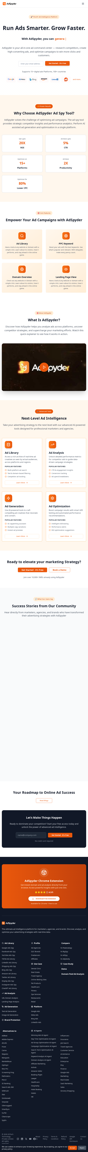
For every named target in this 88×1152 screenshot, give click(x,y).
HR (32, 1097)
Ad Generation (11, 1006)
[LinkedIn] (22, 1139)
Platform (38, 1006)
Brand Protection (12, 1020)
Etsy (62, 1065)
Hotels (33, 1093)
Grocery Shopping (67, 1091)
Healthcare (35, 987)
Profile (37, 943)
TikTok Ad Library (8, 959)
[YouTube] (30, 1139)
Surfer (4, 1113)
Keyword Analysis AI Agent (41, 1056)
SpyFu (4, 1120)
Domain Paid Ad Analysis (72, 974)
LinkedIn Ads (36, 1022)
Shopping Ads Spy (9, 966)
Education (64, 1058)
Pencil (4, 1080)
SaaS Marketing (66, 1083)
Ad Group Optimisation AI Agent (43, 1042)
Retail (33, 1002)
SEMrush (5, 1091)
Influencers (64, 1036)
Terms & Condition (54, 1137)
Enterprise (64, 1061)
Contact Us (83, 1137)
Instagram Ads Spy (9, 985)
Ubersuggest (7, 1105)
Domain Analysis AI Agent (41, 1060)
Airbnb (33, 1067)
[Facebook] (34, 1139)
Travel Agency (36, 976)
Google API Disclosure (74, 1138)
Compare (65, 943)
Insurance (64, 1039)
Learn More (20, 483)
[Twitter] (26, 1139)
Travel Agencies (66, 1047)
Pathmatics (6, 1076)
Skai (3, 1094)
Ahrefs (4, 1043)
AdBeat (4, 1036)
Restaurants (35, 998)
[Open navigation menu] (83, 3)
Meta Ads (34, 1015)
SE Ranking (6, 1083)
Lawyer (34, 1078)
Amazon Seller (36, 1071)
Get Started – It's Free (57, 63)
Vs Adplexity (65, 959)
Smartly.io (5, 1109)
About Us (38, 1137)
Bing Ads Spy (7, 970)
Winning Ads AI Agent (39, 1035)
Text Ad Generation (9, 1011)
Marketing (64, 1076)
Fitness (34, 990)
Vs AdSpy (63, 955)
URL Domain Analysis (10, 998)
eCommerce (65, 1054)
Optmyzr (5, 1065)
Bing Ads (34, 1019)
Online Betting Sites (39, 979)
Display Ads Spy (8, 981)
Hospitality (35, 1086)
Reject (82, 1148)
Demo (64, 969)
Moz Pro (5, 1069)
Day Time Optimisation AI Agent (43, 1039)
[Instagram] (18, 1139)
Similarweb (6, 1098)
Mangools (5, 1058)
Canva (4, 1050)
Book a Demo (59, 570)
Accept (72, 1148)
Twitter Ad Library (9, 977)
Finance (63, 1069)
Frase (4, 1047)
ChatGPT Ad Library (9, 988)
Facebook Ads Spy (8, 951)
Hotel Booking (36, 1089)
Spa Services (36, 994)
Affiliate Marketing (38, 1064)
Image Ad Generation (10, 1015)
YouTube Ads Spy (8, 955)
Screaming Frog (8, 1072)
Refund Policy (64, 1137)
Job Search (64, 1043)
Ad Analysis (10, 993)
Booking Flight (36, 1075)
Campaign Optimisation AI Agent (44, 1046)
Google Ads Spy (8, 948)
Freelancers (35, 955)
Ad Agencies (36, 948)
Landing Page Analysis (10, 1002)
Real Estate (35, 972)
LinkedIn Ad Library (9, 962)
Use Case (38, 964)
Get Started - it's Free (32, 570)
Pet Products (36, 983)
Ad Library (9, 943)
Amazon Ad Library (9, 973)
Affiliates (34, 959)
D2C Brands (35, 951)
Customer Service (67, 1050)
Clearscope (6, 1116)
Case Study (68, 964)
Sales (62, 1087)
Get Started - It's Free (60, 835)
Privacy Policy (45, 1137)
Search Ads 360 (8, 1087)
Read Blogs (44, 800)
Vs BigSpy (64, 951)
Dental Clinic (36, 968)
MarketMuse (6, 1061)
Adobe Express (7, 1039)
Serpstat (5, 1102)
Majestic (5, 1054)
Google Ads (35, 1011)
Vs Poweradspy (66, 948)
